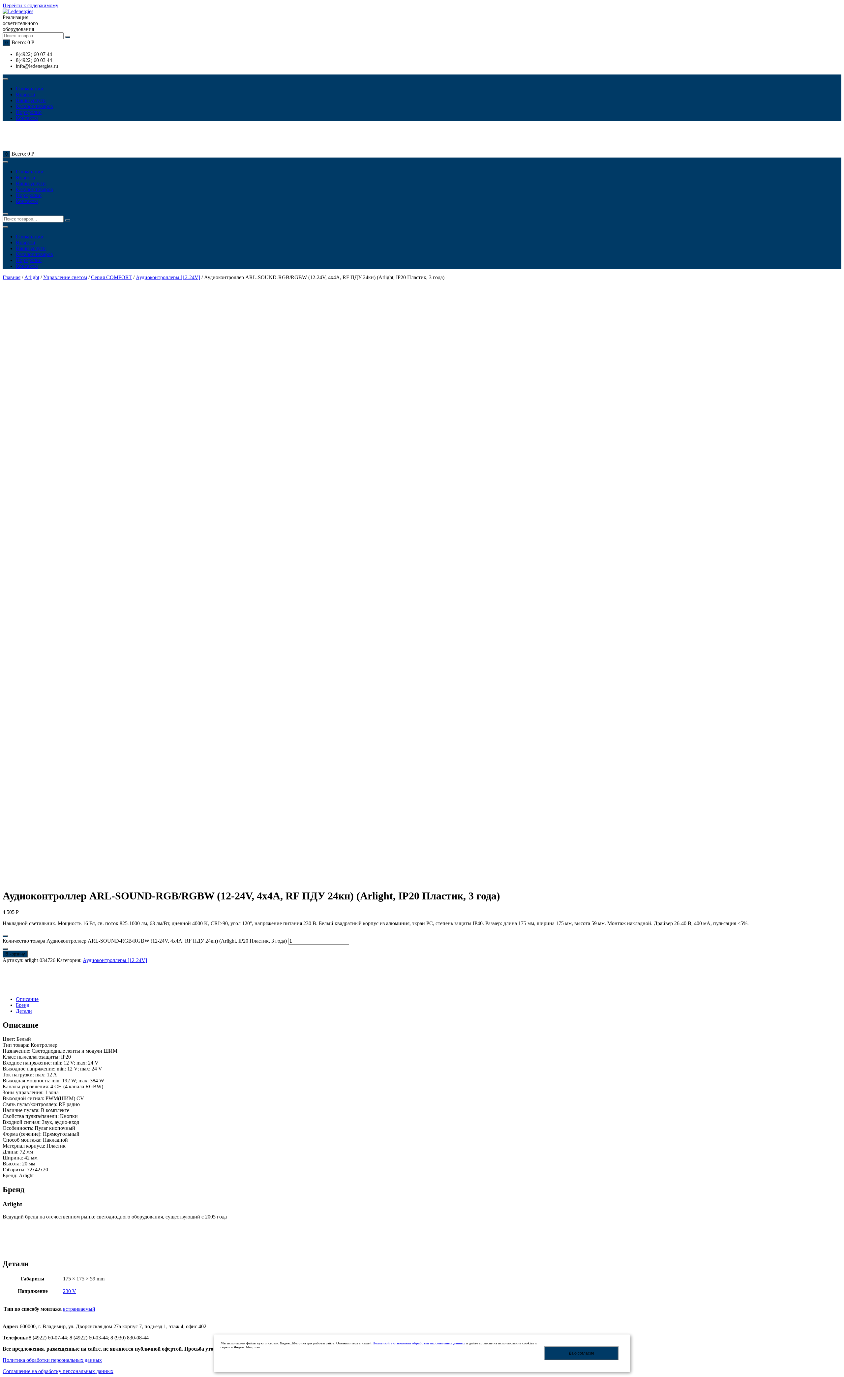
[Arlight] (26, 988)
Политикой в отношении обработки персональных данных (419, 1343)
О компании (30, 88)
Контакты (27, 118)
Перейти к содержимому (30, 5)
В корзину (15, 954)
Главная (11, 277)
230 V (69, 1291)
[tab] (428, 999)
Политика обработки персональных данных (52, 1360)
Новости (25, 94)
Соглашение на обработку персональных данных (58, 1371)
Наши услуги (31, 100)
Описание (27, 999)
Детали (24, 1011)
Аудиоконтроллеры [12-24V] (168, 277)
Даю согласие (581, 1353)
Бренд (22, 1005)
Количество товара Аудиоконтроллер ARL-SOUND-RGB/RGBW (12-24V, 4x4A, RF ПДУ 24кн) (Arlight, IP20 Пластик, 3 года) (145, 941)
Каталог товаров (34, 106)
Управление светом (65, 277)
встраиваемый (79, 1309)
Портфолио (29, 112)
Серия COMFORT (111, 277)
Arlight (31, 277)
